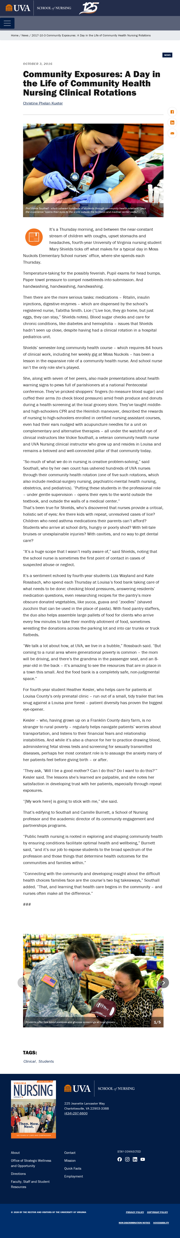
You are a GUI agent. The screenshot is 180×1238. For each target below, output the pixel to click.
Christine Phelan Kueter (43, 103)
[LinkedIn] (135, 1159)
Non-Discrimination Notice (134, 1222)
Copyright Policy (157, 1212)
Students (46, 1061)
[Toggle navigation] (7, 23)
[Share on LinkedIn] (172, 122)
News (25, 35)
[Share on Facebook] (172, 111)
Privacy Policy (135, 1212)
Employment (73, 1176)
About (15, 1152)
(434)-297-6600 (76, 1113)
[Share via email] (172, 133)
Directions (18, 1173)
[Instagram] (127, 1159)
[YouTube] (142, 1159)
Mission (70, 1160)
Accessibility (161, 1222)
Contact (70, 1152)
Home (14, 35)
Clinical (29, 1061)
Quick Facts (72, 1168)
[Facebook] (119, 1159)
